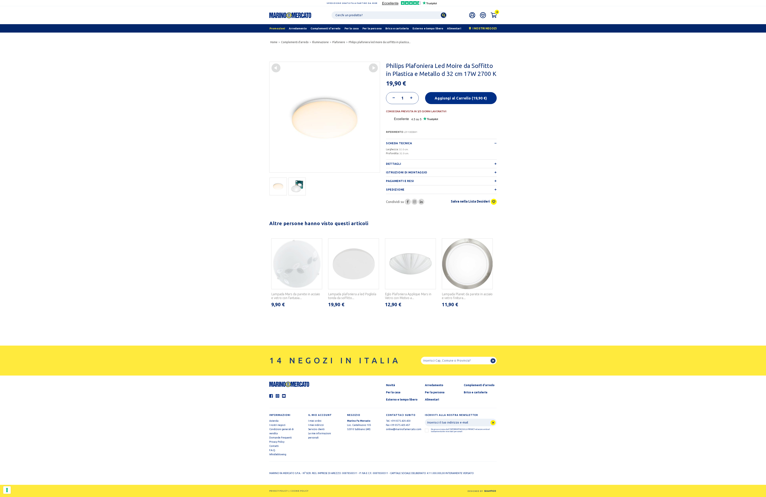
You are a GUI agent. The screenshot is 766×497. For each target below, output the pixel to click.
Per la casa (393, 392)
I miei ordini (314, 420)
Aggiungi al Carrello (461, 98)
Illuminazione (320, 42)
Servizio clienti (316, 429)
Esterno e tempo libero (402, 399)
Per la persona (434, 392)
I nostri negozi (277, 425)
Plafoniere (338, 42)
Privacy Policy (276, 441)
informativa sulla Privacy (462, 429)
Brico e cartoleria (475, 392)
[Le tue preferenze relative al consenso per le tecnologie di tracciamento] (7, 490)
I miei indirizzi (316, 425)
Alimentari (432, 399)
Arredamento (434, 385)
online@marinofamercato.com (403, 429)
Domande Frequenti (280, 437)
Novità (390, 385)
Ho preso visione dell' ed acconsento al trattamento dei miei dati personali (460, 430)
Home (273, 42)
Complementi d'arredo (295, 42)
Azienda (273, 420)
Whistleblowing (277, 454)
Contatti (274, 446)
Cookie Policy (299, 491)
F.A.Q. (272, 450)
